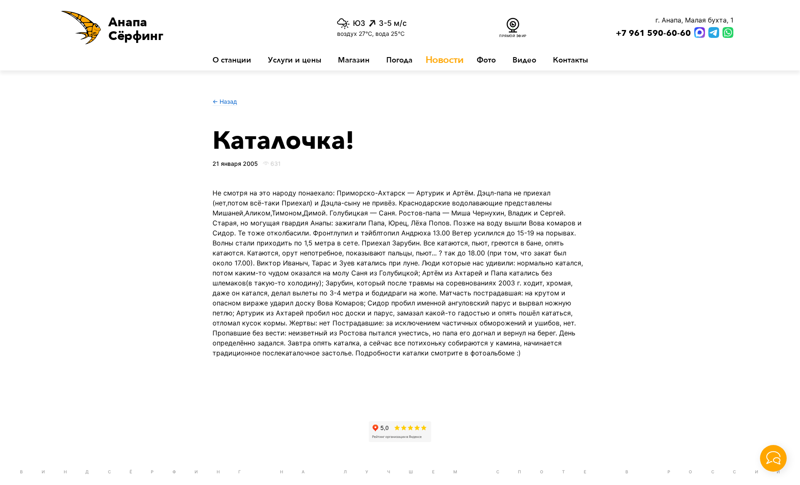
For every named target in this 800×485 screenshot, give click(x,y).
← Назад (224, 101)
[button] (174, 27)
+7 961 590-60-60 (653, 33)
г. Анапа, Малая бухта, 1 (694, 20)
